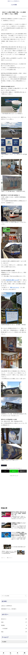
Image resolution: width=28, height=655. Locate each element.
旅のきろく (4, 465)
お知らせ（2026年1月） (7, 605)
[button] (22, 471)
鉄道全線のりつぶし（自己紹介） (9, 608)
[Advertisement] (14, 491)
